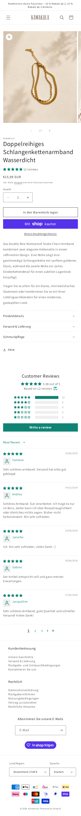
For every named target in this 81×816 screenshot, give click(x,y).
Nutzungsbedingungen (23, 698)
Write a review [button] (40, 427)
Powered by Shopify (50, 808)
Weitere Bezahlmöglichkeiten (40, 233)
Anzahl (7, 189)
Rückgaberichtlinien (21, 694)
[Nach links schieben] (31, 130)
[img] (13, 454)
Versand (18, 182)
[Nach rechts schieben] (49, 130)
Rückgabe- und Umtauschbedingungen (34, 665)
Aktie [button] (11, 350)
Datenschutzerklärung (23, 690)
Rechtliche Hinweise (21, 706)
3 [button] (42, 631)
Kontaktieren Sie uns (22, 669)
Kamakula (33, 808)
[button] (8, 17)
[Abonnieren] (61, 730)
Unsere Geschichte (20, 657)
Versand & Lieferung (21, 661)
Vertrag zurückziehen (22, 702)
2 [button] (35, 631)
